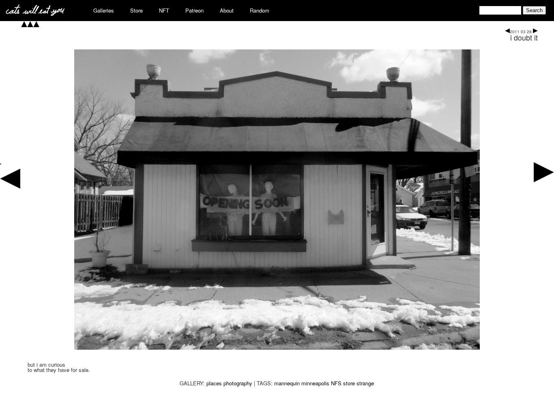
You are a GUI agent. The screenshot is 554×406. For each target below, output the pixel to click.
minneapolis (315, 383)
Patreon (194, 10)
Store (136, 10)
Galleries (103, 10)
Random (259, 10)
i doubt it (524, 37)
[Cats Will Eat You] (35, 13)
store (349, 383)
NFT (164, 10)
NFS (336, 383)
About (227, 10)
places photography (229, 383)
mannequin (287, 383)
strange (365, 383)
